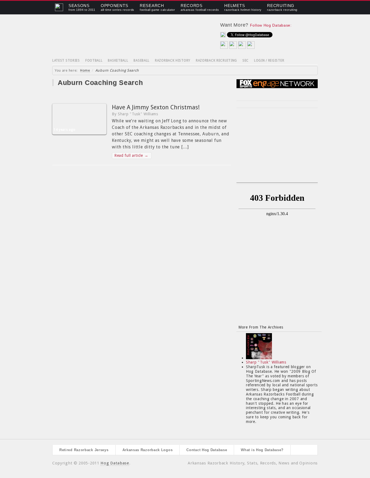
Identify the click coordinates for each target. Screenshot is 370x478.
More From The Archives (260, 327)
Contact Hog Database (206, 450)
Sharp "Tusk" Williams (266, 362)
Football (94, 60)
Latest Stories (66, 60)
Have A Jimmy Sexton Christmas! (156, 107)
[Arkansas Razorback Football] (59, 10)
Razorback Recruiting (216, 60)
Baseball (142, 60)
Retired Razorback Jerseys (84, 450)
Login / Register (269, 60)
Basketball (118, 60)
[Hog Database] (129, 35)
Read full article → (131, 155)
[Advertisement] (277, 149)
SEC (245, 60)
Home (85, 70)
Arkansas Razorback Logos (147, 450)
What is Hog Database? (262, 450)
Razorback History (172, 60)
